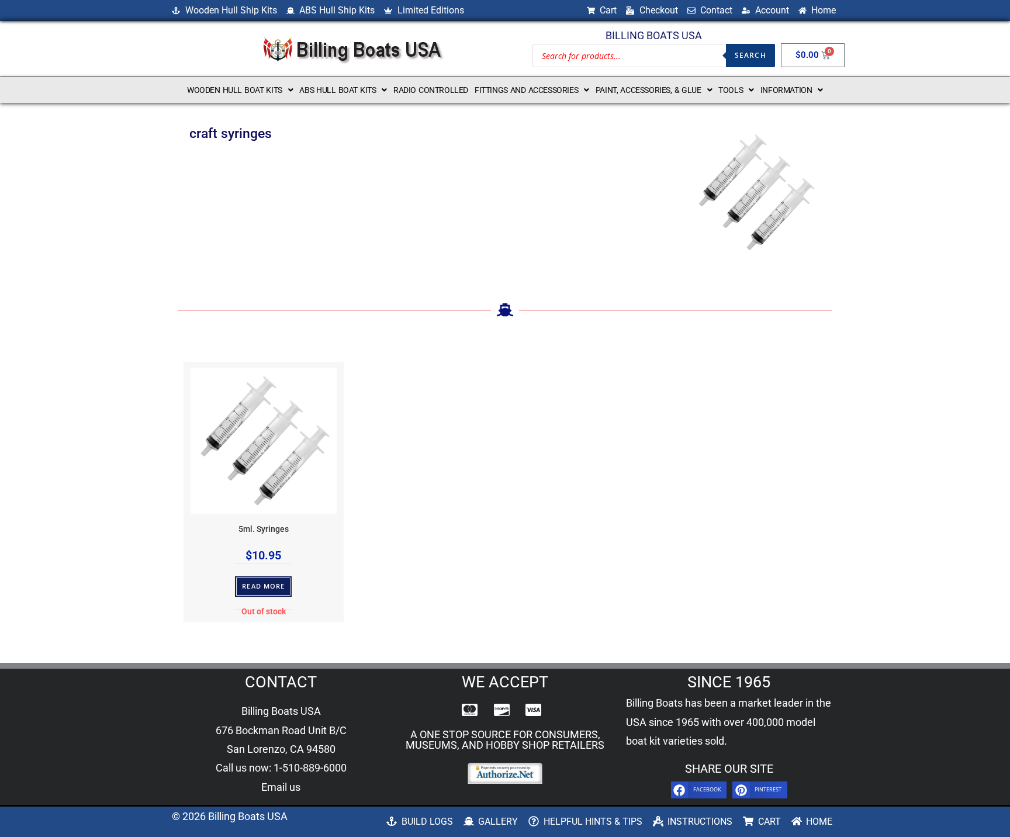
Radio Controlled (430, 90)
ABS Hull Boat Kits (337, 90)
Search (750, 55)
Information (786, 90)
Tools (730, 90)
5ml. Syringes (263, 529)
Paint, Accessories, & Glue (648, 90)
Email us (280, 787)
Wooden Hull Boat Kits (234, 90)
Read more (263, 586)
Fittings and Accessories (526, 90)
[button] (240, 90)
